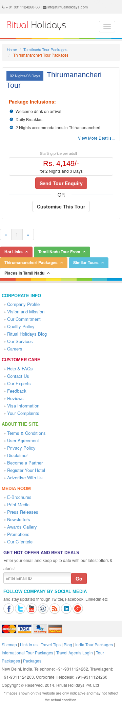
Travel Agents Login (74, 652)
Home (12, 49)
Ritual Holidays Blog (27, 334)
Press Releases (22, 512)
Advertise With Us (25, 477)
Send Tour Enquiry (61, 183)
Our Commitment (24, 319)
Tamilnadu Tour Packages (45, 49)
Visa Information (23, 405)
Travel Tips (51, 644)
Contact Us (18, 376)
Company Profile (23, 304)
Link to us (29, 644)
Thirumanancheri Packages (31, 262)
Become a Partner (25, 462)
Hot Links (13, 252)
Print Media (18, 504)
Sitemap (9, 644)
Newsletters (18, 519)
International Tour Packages (27, 652)
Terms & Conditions (26, 433)
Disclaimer (17, 455)
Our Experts (19, 383)
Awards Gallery (22, 527)
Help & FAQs (20, 368)
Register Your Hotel (26, 470)
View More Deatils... (96, 138)
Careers (14, 348)
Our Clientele (20, 541)
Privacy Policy (21, 448)
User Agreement (23, 440)
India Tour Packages (94, 644)
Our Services (20, 341)
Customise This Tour (61, 206)
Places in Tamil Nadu (24, 273)
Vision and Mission (25, 311)
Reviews (15, 398)
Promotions (18, 534)
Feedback (16, 391)
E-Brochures (19, 497)
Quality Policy (21, 326)
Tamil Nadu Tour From (59, 252)
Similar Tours (86, 262)
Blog (68, 644)
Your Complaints (23, 413)
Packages (32, 660)
